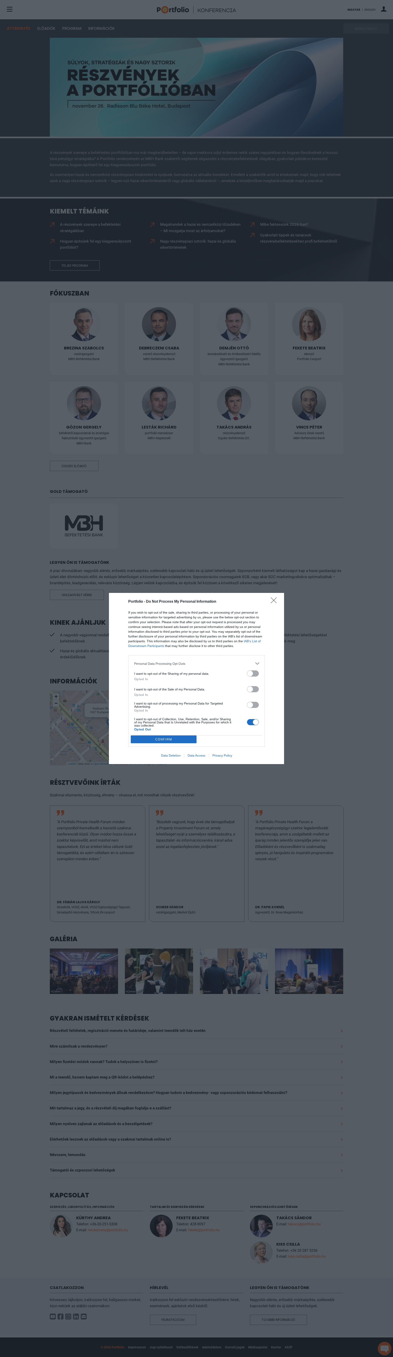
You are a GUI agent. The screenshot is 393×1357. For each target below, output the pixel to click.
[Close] (275, 601)
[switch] (253, 673)
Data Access (196, 755)
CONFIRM (163, 739)
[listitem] (196, 663)
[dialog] (196, 678)
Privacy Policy (222, 755)
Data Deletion (171, 755)
